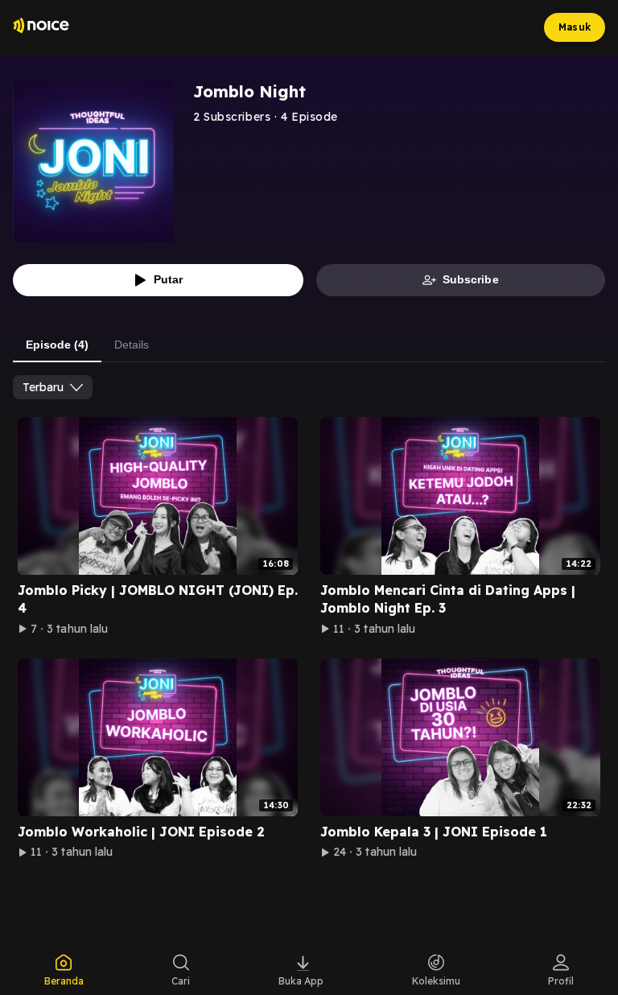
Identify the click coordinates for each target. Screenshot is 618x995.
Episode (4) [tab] (57, 344)
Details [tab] (131, 344)
